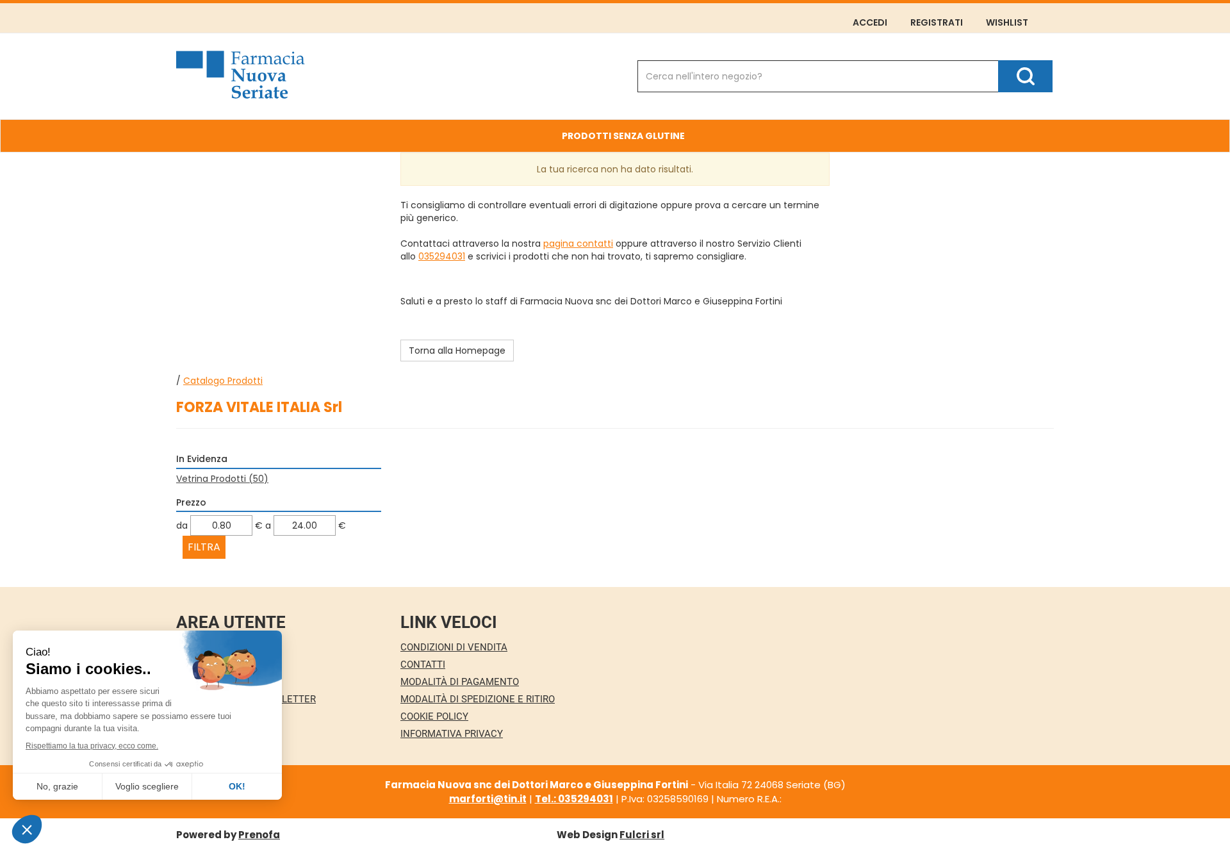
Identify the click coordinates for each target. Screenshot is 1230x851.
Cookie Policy (434, 716)
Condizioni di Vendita (453, 647)
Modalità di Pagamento (459, 682)
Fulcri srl (641, 834)
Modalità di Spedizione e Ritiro (477, 699)
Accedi (870, 22)
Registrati (936, 22)
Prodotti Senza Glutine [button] (623, 135)
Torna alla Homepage (457, 350)
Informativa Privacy (451, 733)
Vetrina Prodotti (222, 478)
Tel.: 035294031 (574, 799)
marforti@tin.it (488, 799)
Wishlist (1007, 22)
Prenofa (259, 834)
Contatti (422, 664)
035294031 (441, 256)
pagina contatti (578, 243)
